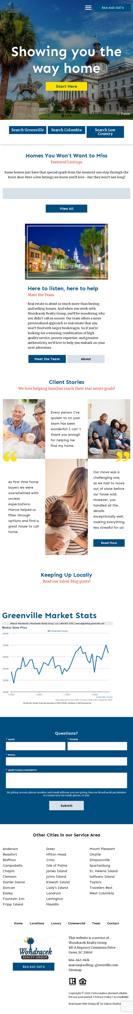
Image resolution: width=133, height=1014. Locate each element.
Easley (8, 893)
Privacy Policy (103, 997)
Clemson (9, 876)
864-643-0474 (34, 967)
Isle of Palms (56, 865)
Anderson (10, 849)
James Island (56, 871)
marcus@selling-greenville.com (93, 965)
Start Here (66, 86)
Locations (37, 923)
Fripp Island (13, 904)
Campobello (13, 865)
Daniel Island (14, 882)
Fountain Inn (13, 899)
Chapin (9, 871)
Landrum (53, 893)
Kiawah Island (58, 882)
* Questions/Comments (21, 770)
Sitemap (75, 970)
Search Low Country (105, 132)
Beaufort (10, 854)
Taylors (95, 882)
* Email (11, 754)
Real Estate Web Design (83, 1003)
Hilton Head (56, 854)
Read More (109, 543)
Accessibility (121, 997)
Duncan (9, 888)
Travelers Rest (101, 888)
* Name (10, 739)
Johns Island (56, 876)
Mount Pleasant (102, 849)
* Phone (73, 739)
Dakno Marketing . (116, 1003)
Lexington (54, 899)
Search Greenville (28, 130)
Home (18, 923)
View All (66, 209)
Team (96, 923)
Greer (50, 849)
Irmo (50, 860)
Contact (113, 923)
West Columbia (102, 893)
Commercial (76, 923)
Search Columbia (66, 130)
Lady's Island (57, 888)
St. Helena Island (104, 871)
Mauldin (52, 904)
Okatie (95, 854)
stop (123, 114)
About (86, 359)
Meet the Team (47, 359)
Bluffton (9, 860)
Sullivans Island (102, 876)
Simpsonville (100, 860)
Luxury (56, 923)
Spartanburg (100, 865)
